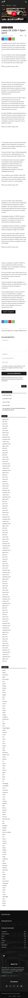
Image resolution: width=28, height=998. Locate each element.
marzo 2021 (5, 563)
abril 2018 (4, 641)
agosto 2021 (5, 552)
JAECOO (4, 770)
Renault (4, 863)
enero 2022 (5, 541)
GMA (3, 748)
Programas (5, 859)
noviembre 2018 (6, 625)
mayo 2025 (5, 452)
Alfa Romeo (5, 675)
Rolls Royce (5, 870)
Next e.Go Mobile (6, 832)
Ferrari (4, 734)
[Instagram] (17, 986)
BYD (3, 699)
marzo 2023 (5, 510)
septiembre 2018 (6, 630)
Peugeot (4, 850)
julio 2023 (4, 501)
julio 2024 (4, 475)
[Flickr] (14, 986)
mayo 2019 (5, 612)
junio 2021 (4, 557)
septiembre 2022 (6, 523)
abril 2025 (4, 455)
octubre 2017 (5, 654)
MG (3, 821)
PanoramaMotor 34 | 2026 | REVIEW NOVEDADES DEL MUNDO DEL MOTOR (13, 409)
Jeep (3, 774)
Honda (4, 757)
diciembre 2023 (6, 490)
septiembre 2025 (6, 443)
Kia (3, 781)
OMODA (4, 843)
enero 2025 (5, 461)
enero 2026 (5, 435)
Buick (3, 697)
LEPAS (4, 794)
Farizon (4, 730)
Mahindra (4, 803)
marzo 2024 (5, 483)
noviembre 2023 (6, 492)
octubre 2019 (5, 601)
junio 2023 (4, 503)
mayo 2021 (5, 559)
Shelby (4, 874)
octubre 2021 (5, 548)
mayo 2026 (5, 426)
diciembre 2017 (6, 650)
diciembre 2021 (6, 543)
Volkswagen (5, 896)
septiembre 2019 (6, 603)
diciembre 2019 (6, 596)
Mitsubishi (4, 825)
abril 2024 (4, 481)
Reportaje (4, 865)
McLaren (4, 816)
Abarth (4, 670)
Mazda (4, 814)
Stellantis (4, 885)
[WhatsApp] (13, 38)
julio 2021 (4, 554)
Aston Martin (5, 679)
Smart (3, 879)
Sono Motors (5, 881)
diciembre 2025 (6, 437)
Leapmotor (5, 792)
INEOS (4, 763)
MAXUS (4, 812)
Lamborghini (5, 785)
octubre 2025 (5, 441)
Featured (4, 732)
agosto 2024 (5, 472)
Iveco (3, 768)
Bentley (4, 686)
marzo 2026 (5, 430)
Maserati (4, 810)
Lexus (14, 5)
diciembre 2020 (6, 570)
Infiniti (3, 765)
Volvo (3, 898)
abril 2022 (4, 534)
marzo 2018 (5, 643)
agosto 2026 (5, 419)
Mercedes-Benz (6, 819)
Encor (3, 726)
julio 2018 (4, 634)
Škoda (3, 876)
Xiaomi (4, 901)
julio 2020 (4, 581)
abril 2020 (4, 588)
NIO (3, 836)
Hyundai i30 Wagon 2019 (7, 330)
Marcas (8, 5)
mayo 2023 (5, 506)
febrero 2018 (5, 645)
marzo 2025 (5, 457)
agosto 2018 (5, 632)
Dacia (3, 708)
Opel (3, 845)
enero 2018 (5, 647)
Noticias (4, 841)
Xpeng (3, 903)
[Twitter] (6, 38)
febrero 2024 (5, 486)
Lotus (3, 799)
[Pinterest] (9, 38)
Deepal (4, 710)
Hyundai (4, 759)
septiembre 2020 (6, 577)
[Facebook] (2, 38)
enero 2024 (5, 488)
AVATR (4, 683)
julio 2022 (4, 528)
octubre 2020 (5, 574)
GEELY (4, 743)
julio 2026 (4, 421)
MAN (3, 805)
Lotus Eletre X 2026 (6, 398)
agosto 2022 (5, 526)
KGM (3, 779)
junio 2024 (4, 477)
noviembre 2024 (6, 466)
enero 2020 (5, 594)
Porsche (4, 854)
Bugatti (4, 694)
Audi (3, 681)
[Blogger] (6, 986)
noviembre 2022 (6, 519)
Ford (3, 741)
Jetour (3, 777)
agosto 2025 (5, 446)
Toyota (4, 894)
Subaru (4, 887)
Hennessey (5, 752)
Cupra (3, 706)
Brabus (4, 692)
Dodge (4, 714)
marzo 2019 (5, 616)
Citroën (4, 703)
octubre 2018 (5, 628)
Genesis (4, 745)
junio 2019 (4, 610)
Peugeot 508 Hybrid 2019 (20, 330)
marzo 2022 (5, 537)
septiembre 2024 (6, 470)
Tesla (3, 892)
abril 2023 (4, 508)
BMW (3, 690)
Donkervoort (5, 719)
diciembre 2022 (6, 517)
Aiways (4, 672)
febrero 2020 (5, 592)
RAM (3, 861)
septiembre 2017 (6, 656)
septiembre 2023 (6, 497)
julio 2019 (4, 608)
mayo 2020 (5, 585)
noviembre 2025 (6, 439)
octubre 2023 (5, 494)
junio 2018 (4, 636)
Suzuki (3, 890)
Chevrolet (4, 701)
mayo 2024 (5, 479)
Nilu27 (3, 834)
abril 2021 (4, 561)
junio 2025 (4, 450)
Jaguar (3, 772)
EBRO (3, 723)
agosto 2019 (5, 605)
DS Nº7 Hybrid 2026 (7, 395)
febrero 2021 (5, 565)
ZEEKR (4, 905)
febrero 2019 (5, 619)
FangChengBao (6, 728)
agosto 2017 (5, 659)
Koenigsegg (5, 783)
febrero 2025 (5, 459)
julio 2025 (4, 448)
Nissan (4, 839)
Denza (4, 712)
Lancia (4, 788)
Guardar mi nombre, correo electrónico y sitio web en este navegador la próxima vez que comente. (13, 367)
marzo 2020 (5, 590)
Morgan (4, 830)
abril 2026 (4, 428)
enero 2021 (5, 568)
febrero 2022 (5, 539)
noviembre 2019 (6, 599)
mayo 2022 (5, 532)
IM (3, 761)
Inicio (3, 5)
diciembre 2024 (6, 463)
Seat (3, 872)
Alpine (3, 677)
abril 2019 (4, 614)
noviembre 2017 (6, 652)
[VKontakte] (21, 986)
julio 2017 (4, 661)
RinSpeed (4, 867)
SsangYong (5, 883)
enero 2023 (5, 514)
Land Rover (5, 790)
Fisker (3, 739)
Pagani (4, 847)
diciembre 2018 (6, 623)
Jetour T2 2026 (6, 402)
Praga (3, 856)
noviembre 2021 (6, 545)
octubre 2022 (5, 521)
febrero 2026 (5, 432)
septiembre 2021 (6, 550)
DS (3, 721)
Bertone (4, 688)
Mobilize (4, 828)
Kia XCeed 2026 (6, 405)
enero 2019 (5, 621)
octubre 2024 (5, 468)
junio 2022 (4, 530)
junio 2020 (4, 583)
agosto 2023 (5, 499)
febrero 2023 (5, 512)
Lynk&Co (4, 801)
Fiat (3, 737)
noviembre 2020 (6, 572)
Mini (3, 823)
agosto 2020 (5, 579)
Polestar (4, 852)
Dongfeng (4, 717)
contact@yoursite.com (12, 975)
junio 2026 (4, 424)
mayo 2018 (5, 639)
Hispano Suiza (5, 754)
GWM (3, 750)
